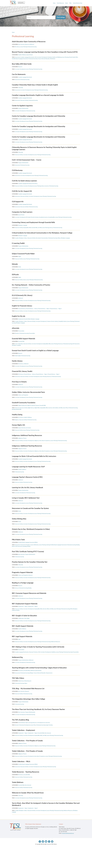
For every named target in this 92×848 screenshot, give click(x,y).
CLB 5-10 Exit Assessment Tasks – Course (26, 160)
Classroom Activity (24, 100)
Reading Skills (18, 409)
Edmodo (15, 264)
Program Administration (23, 108)
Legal (19, 639)
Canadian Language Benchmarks (27, 57)
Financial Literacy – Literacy (32, 308)
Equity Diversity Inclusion (33, 217)
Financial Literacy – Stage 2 (56, 308)
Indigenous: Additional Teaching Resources (27, 435)
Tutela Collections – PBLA (21, 761)
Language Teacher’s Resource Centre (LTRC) (27, 477)
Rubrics (13, 546)
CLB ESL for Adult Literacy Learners (24, 181)
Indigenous (36, 440)
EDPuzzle (15, 274)
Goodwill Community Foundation (23, 402)
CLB (35, 57)
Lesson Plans (65, 407)
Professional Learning (32, 46)
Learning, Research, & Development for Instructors (39, 722)
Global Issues (21, 680)
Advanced (17, 407)
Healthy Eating (17, 414)
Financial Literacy (22, 308)
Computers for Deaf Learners (22, 212)
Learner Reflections (34, 544)
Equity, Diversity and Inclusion (24, 427)
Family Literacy (17, 361)
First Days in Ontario (19, 382)
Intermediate (55, 407)
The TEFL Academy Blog (20, 720)
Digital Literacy (31, 407)
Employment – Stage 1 (23, 606)
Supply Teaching (49, 725)
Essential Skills (34, 227)
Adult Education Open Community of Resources (29, 41)
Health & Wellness (22, 54)
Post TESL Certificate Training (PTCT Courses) (28, 551)
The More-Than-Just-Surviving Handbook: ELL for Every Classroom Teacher (38, 709)
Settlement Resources (55, 641)
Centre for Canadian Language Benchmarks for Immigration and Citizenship (38, 116)
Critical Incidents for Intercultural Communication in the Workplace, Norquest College (42, 233)
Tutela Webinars (17, 782)
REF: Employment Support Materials (24, 604)
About (66, 3)
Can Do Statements (19, 74)
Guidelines (53, 652)
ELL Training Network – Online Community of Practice (31, 285)
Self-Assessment (75, 343)
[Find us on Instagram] (49, 841)
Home (54, 3)
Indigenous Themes (22, 438)
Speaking (25, 546)
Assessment (17, 57)
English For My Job (18, 316)
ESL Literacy (17, 46)
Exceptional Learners (43, 217)
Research (27, 44)
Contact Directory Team (77, 3)
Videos (59, 238)
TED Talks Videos (18, 678)
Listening (48, 544)
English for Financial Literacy (22, 306)
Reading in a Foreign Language (22, 583)
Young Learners (49, 672)
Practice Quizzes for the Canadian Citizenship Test (29, 562)
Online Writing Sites (19, 519)
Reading (13, 409)
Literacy (51, 227)
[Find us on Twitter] (43, 841)
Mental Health (72, 57)
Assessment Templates (25, 544)
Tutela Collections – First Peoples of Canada (27, 741)
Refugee (31, 672)
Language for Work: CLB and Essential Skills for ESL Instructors (34, 456)
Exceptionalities (51, 217)
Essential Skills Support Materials (23, 338)
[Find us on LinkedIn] (52, 841)
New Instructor (21, 44)
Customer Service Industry (52, 321)
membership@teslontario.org (68, 833)
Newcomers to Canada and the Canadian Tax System (30, 508)
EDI (27, 217)
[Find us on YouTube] (46, 841)
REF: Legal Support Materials (22, 636)
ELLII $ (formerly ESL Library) (22, 295)
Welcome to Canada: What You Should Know (28, 793)
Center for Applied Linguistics (22, 105)
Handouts (50, 57)
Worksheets (52, 58)
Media (19, 266)
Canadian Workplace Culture (21, 238)
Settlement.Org (17, 657)
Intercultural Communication (42, 238)
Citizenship (20, 87)
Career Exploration (19, 343)
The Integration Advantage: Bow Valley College (28, 699)
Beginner (17, 419)
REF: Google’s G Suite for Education (24, 615)
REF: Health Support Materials (22, 626)
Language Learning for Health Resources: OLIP (28, 467)
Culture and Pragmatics (23, 395)
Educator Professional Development (22, 725)
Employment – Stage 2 (33, 606)
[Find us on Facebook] (40, 841)
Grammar (50, 407)
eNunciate (15, 328)
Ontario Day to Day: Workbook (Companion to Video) (31, 529)
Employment (21, 319)
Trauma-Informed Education (44, 58)
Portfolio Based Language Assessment (20, 58)
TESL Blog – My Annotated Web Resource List (28, 688)
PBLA (76, 57)
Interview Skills (46, 608)
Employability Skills (27, 227)
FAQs (70, 3)
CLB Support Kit (17, 201)
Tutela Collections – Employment (23, 730)
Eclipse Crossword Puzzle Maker (23, 254)
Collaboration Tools (22, 618)
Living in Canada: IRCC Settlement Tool (25, 498)
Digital (19, 256)
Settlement (31, 44)
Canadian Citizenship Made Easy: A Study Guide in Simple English (35, 85)
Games (24, 279)
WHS (71, 608)
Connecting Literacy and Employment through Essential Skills (33, 222)
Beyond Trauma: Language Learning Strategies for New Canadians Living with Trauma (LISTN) (45, 52)
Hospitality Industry (63, 321)
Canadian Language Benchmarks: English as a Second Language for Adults (38, 95)
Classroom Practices (33, 652)
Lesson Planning (23, 46)
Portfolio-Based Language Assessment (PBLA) (28, 542)
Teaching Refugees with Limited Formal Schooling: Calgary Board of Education (39, 668)
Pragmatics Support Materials (22, 572)
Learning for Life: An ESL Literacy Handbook (27, 487)
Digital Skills (36, 407)
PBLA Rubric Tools (18, 539)
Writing (28, 546)
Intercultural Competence (44, 440)
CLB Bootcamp (17, 170)
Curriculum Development (42, 57)
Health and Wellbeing (56, 57)
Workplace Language (22, 225)
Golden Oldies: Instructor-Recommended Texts (28, 392)
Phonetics (17, 333)
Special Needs (30, 54)
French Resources (60, 3)
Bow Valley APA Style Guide (22, 64)
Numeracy (60, 343)
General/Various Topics (23, 722)
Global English (18, 355)
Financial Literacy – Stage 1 (44, 308)
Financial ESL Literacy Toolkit (22, 371)
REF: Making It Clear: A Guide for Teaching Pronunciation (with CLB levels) (38, 647)
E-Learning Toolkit (18, 243)
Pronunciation (32, 333)
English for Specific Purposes (33, 405)
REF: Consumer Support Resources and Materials (29, 593)
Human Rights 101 (18, 425)
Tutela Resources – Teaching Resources (25, 772)
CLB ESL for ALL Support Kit (22, 191)
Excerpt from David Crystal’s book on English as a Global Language (35, 350)
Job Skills (40, 227)
